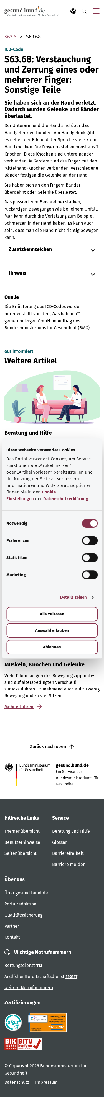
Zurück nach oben (48, 746)
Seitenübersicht (20, 853)
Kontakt (12, 937)
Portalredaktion (20, 904)
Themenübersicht (22, 831)
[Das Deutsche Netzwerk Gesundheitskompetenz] (49, 1022)
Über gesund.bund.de (26, 893)
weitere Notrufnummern (28, 987)
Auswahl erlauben (52, 630)
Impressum (46, 1082)
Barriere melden (68, 864)
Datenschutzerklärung (65, 498)
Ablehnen (52, 647)
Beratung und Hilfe (71, 831)
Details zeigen (73, 597)
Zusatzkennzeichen (30, 249)
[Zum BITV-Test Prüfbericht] (23, 1044)
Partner (11, 926)
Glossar (59, 842)
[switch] (90, 540)
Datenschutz (17, 1082)
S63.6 (10, 37)
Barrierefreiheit (68, 853)
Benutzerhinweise (22, 842)
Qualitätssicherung (23, 915)
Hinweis (17, 273)
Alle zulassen (52, 614)
